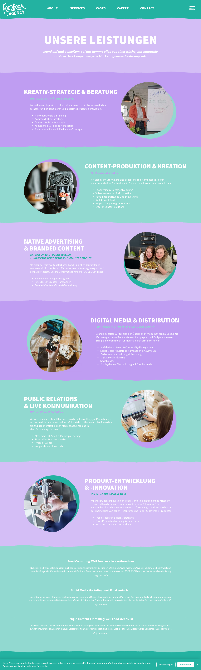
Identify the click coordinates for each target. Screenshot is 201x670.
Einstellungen (166, 664)
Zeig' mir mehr (100, 575)
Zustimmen (185, 664)
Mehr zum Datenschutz (38, 666)
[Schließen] (197, 664)
